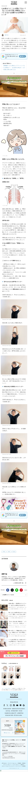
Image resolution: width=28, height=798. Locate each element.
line (20, 705)
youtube (17, 705)
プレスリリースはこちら (12, 763)
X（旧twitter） (12, 590)
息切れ (14, 551)
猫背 (9, 551)
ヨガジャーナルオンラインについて (8, 766)
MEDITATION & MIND (18, 709)
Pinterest (21, 590)
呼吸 (4, 551)
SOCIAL (8, 711)
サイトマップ (18, 766)
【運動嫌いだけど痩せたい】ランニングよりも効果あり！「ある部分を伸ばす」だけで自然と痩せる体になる (14, 67)
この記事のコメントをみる (8, 594)
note (14, 705)
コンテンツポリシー (15, 764)
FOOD (20, 711)
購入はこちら (7, 732)
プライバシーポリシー (7, 764)
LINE (16, 590)
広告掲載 (19, 763)
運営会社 (22, 764)
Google (24, 705)
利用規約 (23, 763)
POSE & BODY (7, 709)
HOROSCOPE (9, 715)
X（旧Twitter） (7, 705)
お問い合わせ (4, 763)
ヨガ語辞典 (23, 766)
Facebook (7, 590)
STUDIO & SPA (18, 715)
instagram (11, 705)
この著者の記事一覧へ (18, 583)
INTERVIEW (14, 711)
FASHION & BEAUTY (10, 713)
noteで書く (25, 590)
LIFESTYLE (20, 713)
